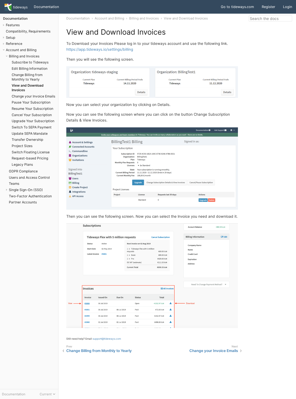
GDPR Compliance (23, 171)
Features (13, 25)
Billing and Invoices (24, 56)
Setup (10, 38)
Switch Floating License (31, 152)
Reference (14, 44)
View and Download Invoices (186, 18)
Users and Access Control (29, 177)
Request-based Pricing (30, 158)
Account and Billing (21, 50)
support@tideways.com (107, 338)
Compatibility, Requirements (28, 31)
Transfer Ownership (27, 140)
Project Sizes (22, 146)
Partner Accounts (23, 202)
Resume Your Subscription (32, 109)
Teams (14, 184)
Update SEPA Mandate (30, 133)
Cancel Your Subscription (32, 115)
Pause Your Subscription (31, 103)
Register (268, 7)
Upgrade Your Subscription (33, 121)
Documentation (46, 7)
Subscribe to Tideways (30, 62)
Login (287, 7)
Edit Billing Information (29, 68)
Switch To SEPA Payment (32, 127)
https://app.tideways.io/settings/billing (99, 49)
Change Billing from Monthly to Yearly (27, 77)
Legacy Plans (22, 164)
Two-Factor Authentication (30, 196)
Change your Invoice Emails (33, 96)
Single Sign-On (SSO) (26, 190)
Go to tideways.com (237, 7)
